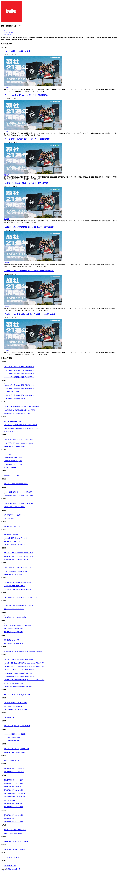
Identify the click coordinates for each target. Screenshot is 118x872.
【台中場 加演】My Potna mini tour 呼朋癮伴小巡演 (18, 686)
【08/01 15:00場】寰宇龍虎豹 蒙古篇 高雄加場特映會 (19, 370)
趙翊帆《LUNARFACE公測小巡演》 (14, 507)
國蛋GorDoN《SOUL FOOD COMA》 (14, 446)
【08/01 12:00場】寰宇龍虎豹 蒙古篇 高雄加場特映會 (19, 377)
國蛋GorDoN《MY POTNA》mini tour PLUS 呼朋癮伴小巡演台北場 (23, 651)
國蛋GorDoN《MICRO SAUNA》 (13, 431)
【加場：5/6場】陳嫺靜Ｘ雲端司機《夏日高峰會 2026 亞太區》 (21, 406)
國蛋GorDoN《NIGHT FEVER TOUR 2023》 (16, 559)
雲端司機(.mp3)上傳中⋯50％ (12, 541)
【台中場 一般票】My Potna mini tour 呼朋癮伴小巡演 (19, 676)
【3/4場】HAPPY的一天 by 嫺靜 (13, 464)
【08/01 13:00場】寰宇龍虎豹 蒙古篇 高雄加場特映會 (19, 373)
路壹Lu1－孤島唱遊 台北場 (11, 760)
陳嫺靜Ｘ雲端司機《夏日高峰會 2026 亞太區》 (17, 413)
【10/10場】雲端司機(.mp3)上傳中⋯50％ (15, 544)
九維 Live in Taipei (9, 518)
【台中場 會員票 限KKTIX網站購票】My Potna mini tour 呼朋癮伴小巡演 (24, 680)
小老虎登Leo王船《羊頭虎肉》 (12, 421)
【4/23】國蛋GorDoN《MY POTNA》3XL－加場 (17, 567)
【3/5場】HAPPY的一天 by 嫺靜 (13, 461)
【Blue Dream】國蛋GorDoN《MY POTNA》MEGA (18, 605)
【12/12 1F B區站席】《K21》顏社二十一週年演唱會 (26, 95)
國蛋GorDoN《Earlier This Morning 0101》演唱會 (17, 694)
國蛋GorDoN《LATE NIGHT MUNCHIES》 (16, 484)
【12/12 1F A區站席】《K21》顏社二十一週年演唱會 (26, 183)
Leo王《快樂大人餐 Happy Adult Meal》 (15, 398)
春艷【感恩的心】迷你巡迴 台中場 (13, 628)
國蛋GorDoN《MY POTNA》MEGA (14, 609)
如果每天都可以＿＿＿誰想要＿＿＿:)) (15, 515)
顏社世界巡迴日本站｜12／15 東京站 (14, 797)
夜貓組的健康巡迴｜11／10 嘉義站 (13, 822)
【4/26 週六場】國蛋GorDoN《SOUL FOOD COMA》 (19, 443)
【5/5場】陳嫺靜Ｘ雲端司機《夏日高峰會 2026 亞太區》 (20, 410)
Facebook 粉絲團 (8, 32)
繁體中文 (8, 869)
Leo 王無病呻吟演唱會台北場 (12, 740)
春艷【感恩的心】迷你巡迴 (11, 640)
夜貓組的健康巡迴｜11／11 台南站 (13, 815)
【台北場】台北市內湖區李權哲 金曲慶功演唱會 (17, 589)
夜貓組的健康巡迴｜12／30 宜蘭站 (13, 780)
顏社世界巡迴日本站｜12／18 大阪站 (14, 793)
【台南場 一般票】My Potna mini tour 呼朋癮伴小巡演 (19, 669)
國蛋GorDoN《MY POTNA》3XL (13, 574)
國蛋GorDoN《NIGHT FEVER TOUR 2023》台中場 (18, 553)
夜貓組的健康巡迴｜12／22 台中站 (13, 790)
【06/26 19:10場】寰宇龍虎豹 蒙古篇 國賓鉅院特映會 (19, 395)
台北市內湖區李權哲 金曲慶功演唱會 (14, 586)
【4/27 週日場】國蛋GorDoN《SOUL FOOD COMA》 (19, 439)
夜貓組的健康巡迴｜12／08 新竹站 (13, 803)
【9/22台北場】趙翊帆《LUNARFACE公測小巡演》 (18, 492)
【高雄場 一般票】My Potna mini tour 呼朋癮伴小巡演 (19, 659)
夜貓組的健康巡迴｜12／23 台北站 (13, 786)
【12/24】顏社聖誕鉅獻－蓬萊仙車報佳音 (15, 709)
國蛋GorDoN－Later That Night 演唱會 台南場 (16, 749)
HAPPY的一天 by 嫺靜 (10, 467)
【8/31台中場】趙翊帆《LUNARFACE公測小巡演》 (18, 503)
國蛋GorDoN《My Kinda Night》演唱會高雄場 (17, 726)
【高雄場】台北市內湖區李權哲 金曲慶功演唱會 (17, 582)
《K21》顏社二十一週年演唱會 (17, 51)
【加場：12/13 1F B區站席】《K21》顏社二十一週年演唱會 (29, 227)
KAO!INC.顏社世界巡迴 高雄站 (13, 833)
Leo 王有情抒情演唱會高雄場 (12, 737)
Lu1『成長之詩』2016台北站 (12, 857)
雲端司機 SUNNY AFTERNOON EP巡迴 (15, 617)
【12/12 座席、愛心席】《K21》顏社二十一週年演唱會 (27, 139)
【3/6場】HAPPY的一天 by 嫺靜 (13, 457)
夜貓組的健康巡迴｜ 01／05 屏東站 (14, 772)
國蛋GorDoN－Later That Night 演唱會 (14, 752)
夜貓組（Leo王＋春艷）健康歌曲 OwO (15, 830)
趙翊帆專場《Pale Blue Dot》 (12, 475)
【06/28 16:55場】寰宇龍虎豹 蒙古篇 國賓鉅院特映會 (19, 388)
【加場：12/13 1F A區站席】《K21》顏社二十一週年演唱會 (29, 271)
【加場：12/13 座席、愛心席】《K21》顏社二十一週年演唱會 (30, 314)
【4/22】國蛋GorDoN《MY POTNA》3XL (16, 571)
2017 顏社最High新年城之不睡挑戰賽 (14, 849)
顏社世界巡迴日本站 (9, 800)
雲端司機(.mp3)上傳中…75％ (12, 526)
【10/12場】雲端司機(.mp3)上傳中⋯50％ (15, 538)
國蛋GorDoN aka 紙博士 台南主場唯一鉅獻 (16, 841)
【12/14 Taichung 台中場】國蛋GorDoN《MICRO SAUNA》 (20, 425)
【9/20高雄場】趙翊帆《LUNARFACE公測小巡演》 (18, 495)
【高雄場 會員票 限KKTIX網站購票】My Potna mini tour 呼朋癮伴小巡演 (24, 663)
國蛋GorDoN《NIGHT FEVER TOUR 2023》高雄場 (18, 556)
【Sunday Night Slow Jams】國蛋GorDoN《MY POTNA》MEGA (22, 597)
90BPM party (7, 454)
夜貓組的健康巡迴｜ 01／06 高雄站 (14, 768)
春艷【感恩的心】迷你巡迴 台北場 (13, 643)
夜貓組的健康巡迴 (9, 818)
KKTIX (3, 870)
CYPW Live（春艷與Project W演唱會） (15, 734)
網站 (5, 30)
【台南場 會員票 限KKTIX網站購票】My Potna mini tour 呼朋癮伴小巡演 (24, 666)
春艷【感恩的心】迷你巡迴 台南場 (13, 632)
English (14, 869)
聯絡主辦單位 (8, 34)
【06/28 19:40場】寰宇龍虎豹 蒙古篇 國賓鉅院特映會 (19, 385)
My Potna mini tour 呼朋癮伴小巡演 (13, 683)
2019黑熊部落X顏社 (9, 718)
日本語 (18, 869)
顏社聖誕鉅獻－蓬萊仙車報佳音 (13, 706)
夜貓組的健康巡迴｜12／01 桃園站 (13, 807)
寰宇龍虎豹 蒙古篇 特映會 (11, 392)
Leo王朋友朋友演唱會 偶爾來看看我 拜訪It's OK (17, 625)
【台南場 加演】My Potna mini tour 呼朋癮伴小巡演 (18, 673)
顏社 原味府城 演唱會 (10, 866)
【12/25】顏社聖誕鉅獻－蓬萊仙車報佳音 (15, 703)
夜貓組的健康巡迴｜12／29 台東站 (13, 783)
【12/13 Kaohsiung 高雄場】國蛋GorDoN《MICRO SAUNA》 (21, 428)
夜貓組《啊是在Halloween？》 (12, 534)
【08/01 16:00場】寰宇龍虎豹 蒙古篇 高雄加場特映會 (19, 367)
